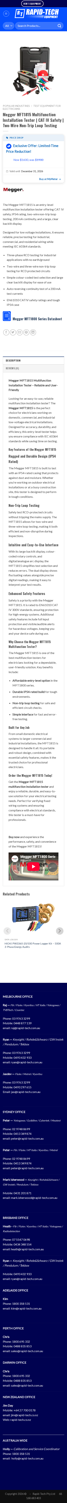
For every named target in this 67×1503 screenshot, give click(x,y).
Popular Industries (16, 105)
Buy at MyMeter (48, 179)
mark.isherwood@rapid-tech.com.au (34, 1197)
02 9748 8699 (21, 1129)
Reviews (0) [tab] (12, 368)
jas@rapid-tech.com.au (25, 1092)
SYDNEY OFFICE (14, 1112)
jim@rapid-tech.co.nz (24, 1415)
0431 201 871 (22, 1193)
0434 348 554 (22, 1244)
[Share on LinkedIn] (33, 332)
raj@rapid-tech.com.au (25, 1028)
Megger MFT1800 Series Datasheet (37, 318)
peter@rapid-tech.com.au (27, 1138)
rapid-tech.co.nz (20, 1419)
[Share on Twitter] (13, 332)
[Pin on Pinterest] (26, 332)
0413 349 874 (22, 1133)
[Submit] (59, 25)
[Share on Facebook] (6, 332)
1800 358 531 (21, 1303)
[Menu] (6, 14)
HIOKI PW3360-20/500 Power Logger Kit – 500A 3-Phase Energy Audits (33, 945)
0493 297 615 (22, 1087)
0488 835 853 (22, 1346)
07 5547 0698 (21, 1239)
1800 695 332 (21, 1341)
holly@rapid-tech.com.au (27, 1458)
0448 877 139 (22, 1023)
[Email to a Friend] (20, 332)
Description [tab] (13, 360)
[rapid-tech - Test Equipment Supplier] (36, 13)
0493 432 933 (22, 1057)
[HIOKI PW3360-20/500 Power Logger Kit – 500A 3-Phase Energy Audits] (33, 917)
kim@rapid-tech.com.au (26, 1308)
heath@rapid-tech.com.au (27, 1249)
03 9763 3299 (21, 1018)
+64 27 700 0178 (25, 1410)
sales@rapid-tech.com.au (27, 1351)
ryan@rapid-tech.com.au (26, 1062)
